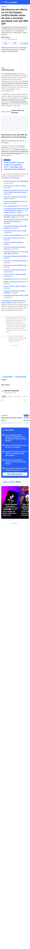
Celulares (25, 396)
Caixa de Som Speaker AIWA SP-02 (14, 265)
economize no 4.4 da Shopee (10, 178)
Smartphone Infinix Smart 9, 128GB (15, 231)
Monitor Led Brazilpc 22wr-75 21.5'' (15, 282)
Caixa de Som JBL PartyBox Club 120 (15, 270)
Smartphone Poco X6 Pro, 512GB (14, 186)
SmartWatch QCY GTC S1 (11, 279)
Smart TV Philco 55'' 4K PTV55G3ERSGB (16, 181)
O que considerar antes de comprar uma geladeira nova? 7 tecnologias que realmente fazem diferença (14, 165)
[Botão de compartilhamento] (5, 43)
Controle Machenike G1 (11, 206)
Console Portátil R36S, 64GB (12, 242)
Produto (4, 6)
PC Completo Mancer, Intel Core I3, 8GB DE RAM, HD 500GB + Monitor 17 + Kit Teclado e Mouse (16, 210)
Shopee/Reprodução (7, 70)
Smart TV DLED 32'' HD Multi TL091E (15, 274)
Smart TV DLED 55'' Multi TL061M (14, 286)
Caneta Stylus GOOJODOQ (12, 235)
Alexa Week (17, 396)
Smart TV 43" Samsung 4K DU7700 (14, 261)
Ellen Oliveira (5, 37)
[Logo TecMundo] (10, 2)
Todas (3, 396)
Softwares (10, 396)
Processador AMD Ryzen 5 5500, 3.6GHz (16, 295)
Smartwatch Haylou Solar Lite (13, 238)
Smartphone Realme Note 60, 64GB (15, 256)
